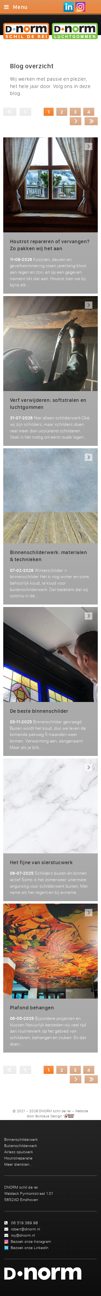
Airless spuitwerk (18, 1151)
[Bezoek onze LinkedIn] (69, 7)
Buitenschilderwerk (20, 1145)
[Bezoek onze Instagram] (80, 7)
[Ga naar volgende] (76, 121)
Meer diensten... (18, 1164)
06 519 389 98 (24, 1222)
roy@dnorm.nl (23, 1235)
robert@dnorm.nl (25, 1228)
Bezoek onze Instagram (31, 1241)
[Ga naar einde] (91, 121)
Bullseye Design (49, 1116)
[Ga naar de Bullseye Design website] (68, 1116)
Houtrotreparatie (18, 1158)
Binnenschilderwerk (21, 1139)
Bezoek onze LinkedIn (29, 1247)
